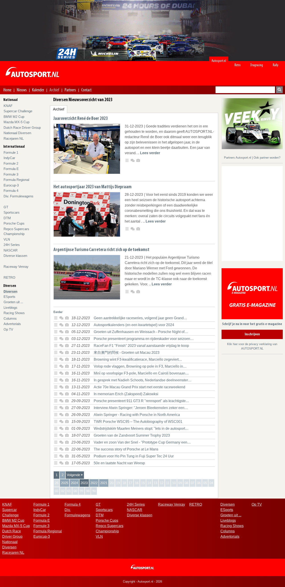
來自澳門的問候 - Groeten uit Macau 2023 (126, 352)
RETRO (9, 277)
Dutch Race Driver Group (22, 127)
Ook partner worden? (267, 157)
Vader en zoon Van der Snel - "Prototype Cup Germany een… (142, 442)
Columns (10, 318)
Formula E (11, 169)
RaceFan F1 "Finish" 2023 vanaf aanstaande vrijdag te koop (141, 346)
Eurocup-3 (11, 185)
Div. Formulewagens (18, 196)
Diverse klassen (15, 256)
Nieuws (22, 89)
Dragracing (256, 65)
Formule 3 (11, 174)
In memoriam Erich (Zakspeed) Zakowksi (126, 394)
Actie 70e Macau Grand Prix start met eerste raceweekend (139, 387)
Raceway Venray (16, 266)
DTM (7, 218)
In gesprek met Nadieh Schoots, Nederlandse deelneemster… (142, 380)
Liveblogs (10, 307)
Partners (70, 89)
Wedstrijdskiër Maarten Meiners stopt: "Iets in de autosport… (141, 428)
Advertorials (12, 324)
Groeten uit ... (13, 302)
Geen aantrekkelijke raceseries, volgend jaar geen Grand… (140, 318)
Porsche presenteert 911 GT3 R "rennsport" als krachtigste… (141, 401)
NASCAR (11, 250)
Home (7, 89)
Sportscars (12, 212)
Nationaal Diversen (17, 133)
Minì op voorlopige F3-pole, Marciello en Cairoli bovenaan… (141, 373)
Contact (86, 89)
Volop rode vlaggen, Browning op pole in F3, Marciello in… (140, 366)
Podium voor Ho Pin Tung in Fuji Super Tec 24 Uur (134, 456)
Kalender (38, 89)
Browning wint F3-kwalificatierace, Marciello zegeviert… (138, 359)
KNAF (8, 106)
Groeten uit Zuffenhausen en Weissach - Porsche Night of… (141, 332)
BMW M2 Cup (14, 117)
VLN (7, 239)
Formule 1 (11, 152)
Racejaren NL (14, 138)
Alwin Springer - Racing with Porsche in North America (137, 415)
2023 (84, 483)
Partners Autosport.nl (238, 157)
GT (6, 207)
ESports (9, 297)
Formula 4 (11, 190)
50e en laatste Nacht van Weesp (119, 463)
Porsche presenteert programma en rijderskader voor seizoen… (144, 339)
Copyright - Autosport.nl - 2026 (142, 581)
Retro (237, 65)
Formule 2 (11, 163)
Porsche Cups (14, 223)
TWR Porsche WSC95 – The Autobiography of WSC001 (138, 421)
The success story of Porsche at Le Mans (126, 449)
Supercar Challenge (18, 111)
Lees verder (150, 153)
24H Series (12, 245)
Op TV (8, 329)
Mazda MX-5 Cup (16, 122)
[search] (279, 89)
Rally (275, 65)
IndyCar (9, 158)
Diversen (10, 291)
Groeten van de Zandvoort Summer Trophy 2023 (132, 435)
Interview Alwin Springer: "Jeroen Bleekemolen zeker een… (141, 408)
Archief (54, 89)
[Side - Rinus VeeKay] (252, 123)
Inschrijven (252, 334)
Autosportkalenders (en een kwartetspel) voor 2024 (134, 325)
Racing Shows (14, 313)
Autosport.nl (219, 60)
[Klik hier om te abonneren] (252, 295)
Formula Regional (16, 180)
